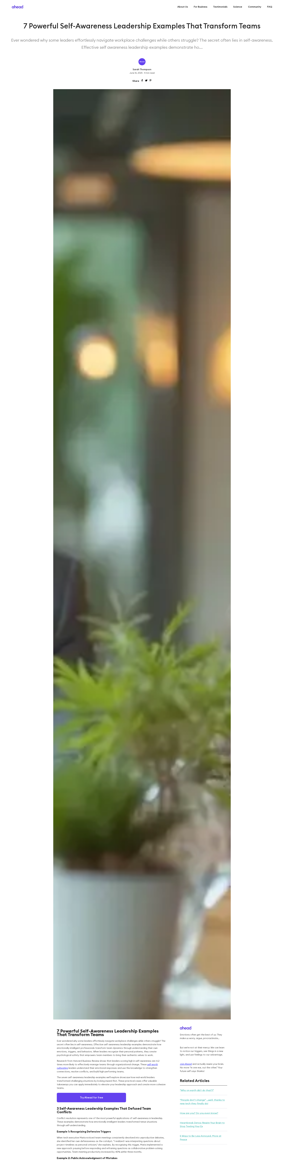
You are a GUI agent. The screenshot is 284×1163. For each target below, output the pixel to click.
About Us (182, 6)
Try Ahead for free (91, 1097)
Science (237, 6)
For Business (200, 6)
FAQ (269, 6)
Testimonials (220, 6)
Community (254, 6)
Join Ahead (186, 1064)
